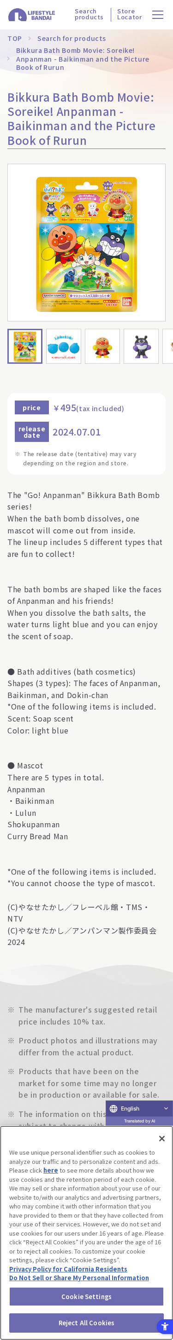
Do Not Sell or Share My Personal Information (79, 1277)
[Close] (162, 1138)
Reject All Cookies (86, 1322)
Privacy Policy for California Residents (68, 1269)
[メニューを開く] (158, 15)
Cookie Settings (86, 1296)
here (50, 1170)
